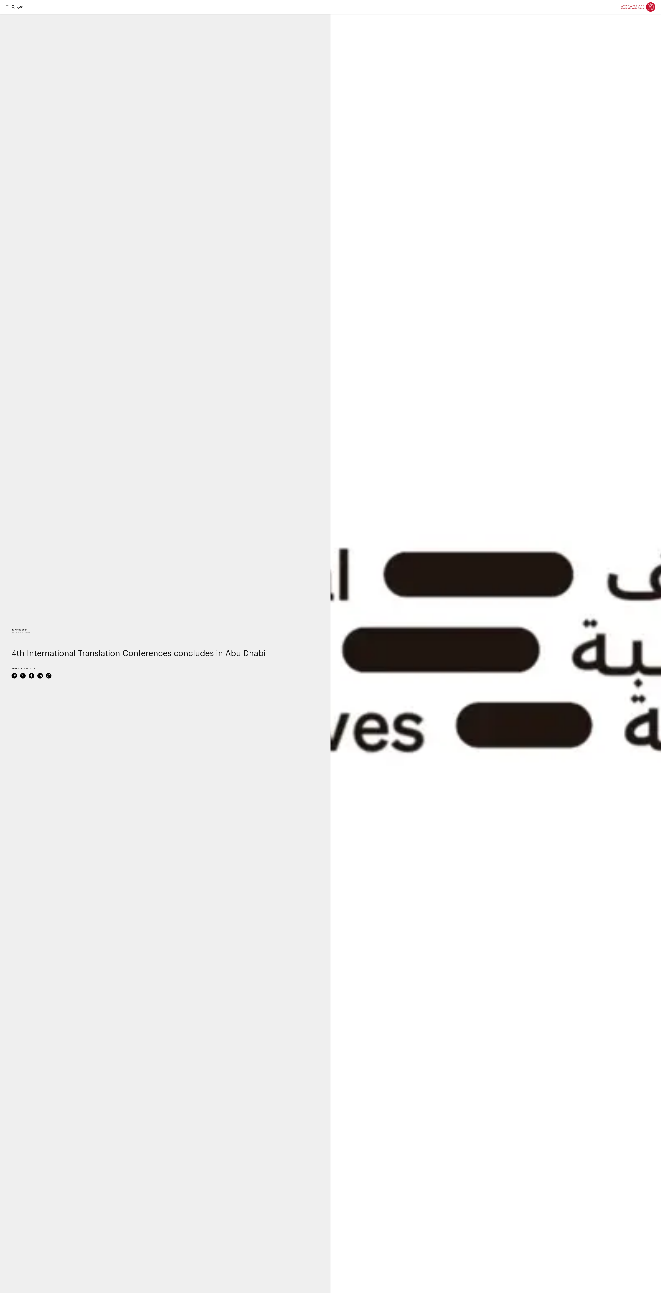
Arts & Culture (21, 632)
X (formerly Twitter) (23, 676)
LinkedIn (40, 676)
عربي (20, 6)
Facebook (31, 676)
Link (14, 676)
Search (13, 7)
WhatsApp (48, 676)
